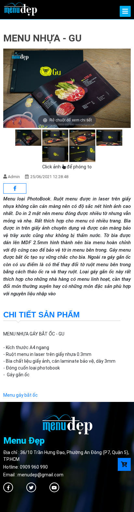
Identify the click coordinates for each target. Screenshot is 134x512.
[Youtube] (54, 487)
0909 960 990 (34, 467)
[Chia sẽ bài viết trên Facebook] (14, 188)
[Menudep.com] (20, 8)
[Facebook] (8, 487)
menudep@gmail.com (40, 474)
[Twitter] (31, 487)
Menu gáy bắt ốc (20, 395)
